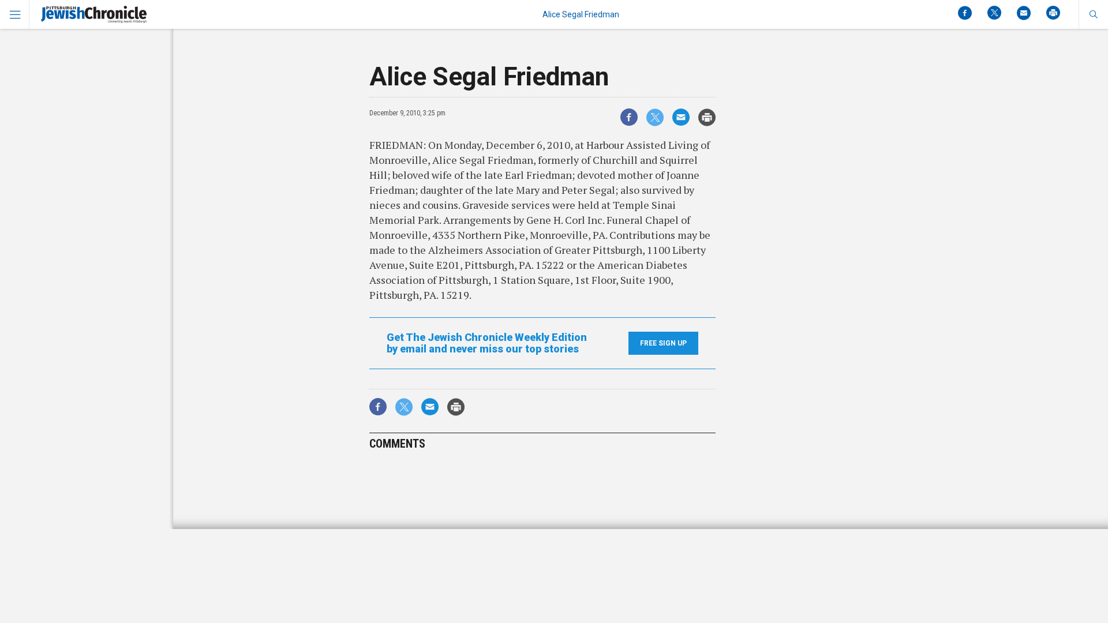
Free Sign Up (663, 343)
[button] (1093, 14)
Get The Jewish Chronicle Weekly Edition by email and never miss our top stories (487, 343)
